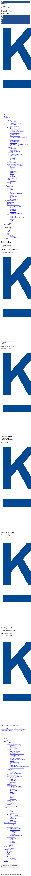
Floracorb (12, 158)
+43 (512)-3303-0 (9, 346)
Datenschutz (10, 729)
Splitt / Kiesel (13, 168)
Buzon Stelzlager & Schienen (14, 164)
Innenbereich (10, 186)
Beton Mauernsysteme (15, 151)
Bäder (11, 189)
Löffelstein (13, 157)
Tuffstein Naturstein (15, 141)
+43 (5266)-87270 (9, 442)
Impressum (3, 729)
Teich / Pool (13, 176)
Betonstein (10, 147)
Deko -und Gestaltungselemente (15, 165)
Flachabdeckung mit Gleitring (17, 217)
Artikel (5, 116)
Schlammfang (13, 209)
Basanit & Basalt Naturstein (17, 131)
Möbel (11, 175)
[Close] (1, 873)
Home (5, 114)
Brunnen (12, 167)
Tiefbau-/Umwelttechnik (10, 823)
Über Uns (9, 229)
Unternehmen (7, 849)
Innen (5, 807)
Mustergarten (7, 117)
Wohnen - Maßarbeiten (16, 193)
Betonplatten (13, 148)
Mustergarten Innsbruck (16, 123)
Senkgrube (13, 210)
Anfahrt (9, 234)
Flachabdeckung (14, 216)
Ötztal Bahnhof (14, 237)
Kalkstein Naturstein (15, 140)
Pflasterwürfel (13, 143)
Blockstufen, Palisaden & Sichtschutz (19, 144)
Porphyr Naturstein (15, 136)
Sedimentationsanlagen (16, 213)
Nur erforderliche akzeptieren (7, 866)
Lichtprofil (12, 181)
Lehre (8, 231)
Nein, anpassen (13, 865)
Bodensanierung (11, 226)
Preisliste (6, 238)
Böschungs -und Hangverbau (14, 154)
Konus (12, 219)
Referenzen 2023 (14, 126)
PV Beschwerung (11, 162)
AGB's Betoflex (18, 730)
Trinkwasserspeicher (15, 207)
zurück (2, 246)
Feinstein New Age (12, 178)
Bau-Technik (7, 847)
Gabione (9, 161)
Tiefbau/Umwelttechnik (13, 205)
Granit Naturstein (14, 130)
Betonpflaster (13, 150)
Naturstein (9, 127)
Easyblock (9, 203)
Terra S (9, 179)
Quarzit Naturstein (14, 134)
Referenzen (13, 124)
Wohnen (12, 191)
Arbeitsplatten (13, 196)
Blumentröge (13, 172)
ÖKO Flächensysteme (12, 152)
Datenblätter (13, 160)
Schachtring (13, 220)
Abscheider (13, 212)
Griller (11, 169)
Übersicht (9, 120)
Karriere (9, 230)
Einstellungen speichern (15, 874)
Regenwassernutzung (15, 206)
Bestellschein (10, 202)
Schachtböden (13, 221)
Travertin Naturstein (15, 129)
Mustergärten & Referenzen (14, 122)
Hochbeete (13, 171)
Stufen (11, 198)
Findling (12, 174)
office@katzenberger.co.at (11, 725)
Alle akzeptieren (5, 865)
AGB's (11, 730)
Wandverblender (14, 199)
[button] (1, 112)
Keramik (9, 188)
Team (8, 233)
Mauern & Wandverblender (17, 145)
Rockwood (13, 155)
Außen (5, 741)
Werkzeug (9, 182)
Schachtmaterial (11, 214)
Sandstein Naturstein (15, 133)
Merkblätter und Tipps (12, 183)
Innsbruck (12, 236)
